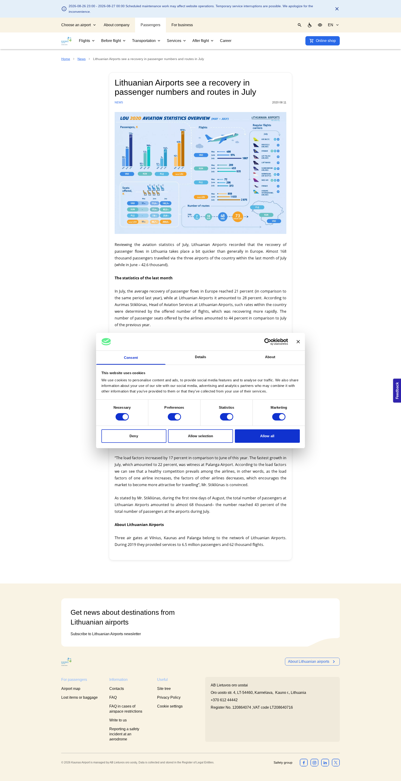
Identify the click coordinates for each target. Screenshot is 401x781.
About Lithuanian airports (308, 661)
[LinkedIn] (325, 762)
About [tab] (270, 357)
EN (330, 25)
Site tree (164, 689)
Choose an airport (76, 25)
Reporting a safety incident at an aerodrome (124, 734)
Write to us (118, 720)
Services (174, 41)
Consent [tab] (131, 358)
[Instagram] (314, 762)
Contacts (116, 689)
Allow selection (200, 436)
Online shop (326, 41)
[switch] (174, 417)
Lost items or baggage (79, 697)
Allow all (267, 436)
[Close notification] (337, 9)
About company (116, 25)
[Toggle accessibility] (320, 25)
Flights (84, 41)
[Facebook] (304, 762)
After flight (200, 41)
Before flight (111, 41)
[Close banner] (298, 341)
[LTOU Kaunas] (66, 662)
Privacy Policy (169, 697)
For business (182, 25)
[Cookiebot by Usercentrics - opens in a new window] (267, 341)
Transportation (144, 41)
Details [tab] (200, 357)
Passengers (150, 25)
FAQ (113, 697)
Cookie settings (170, 706)
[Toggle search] (299, 25)
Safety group (283, 762)
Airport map (70, 689)
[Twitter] (336, 762)
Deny (133, 436)
